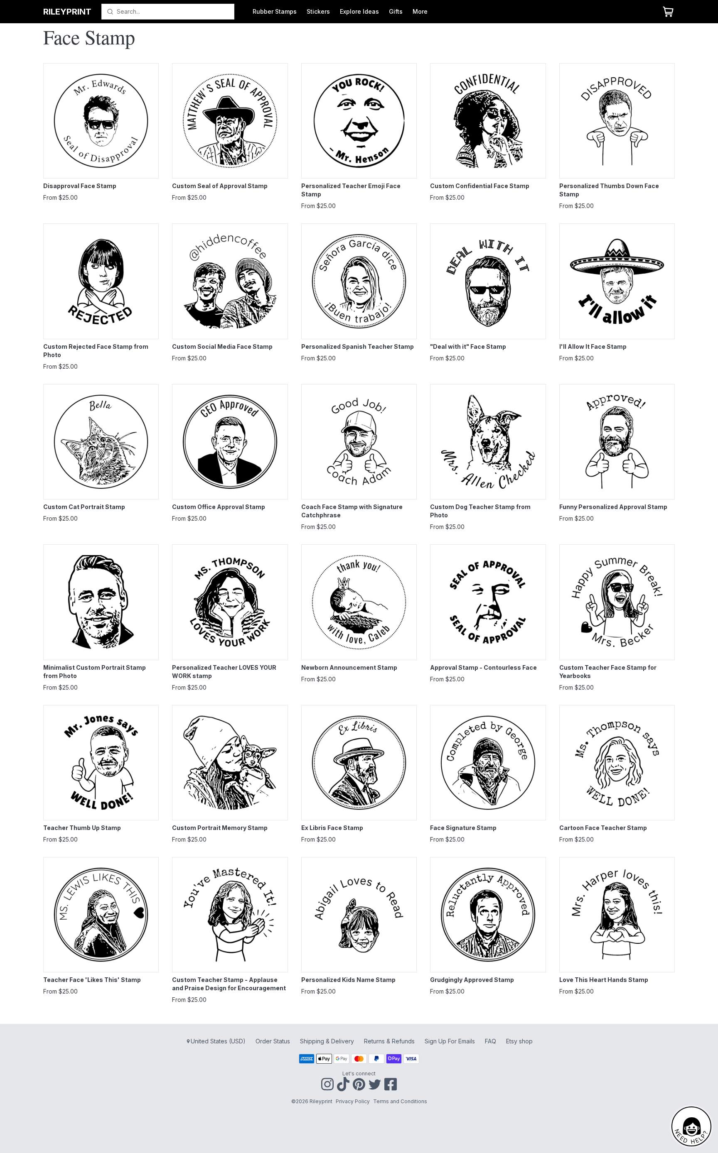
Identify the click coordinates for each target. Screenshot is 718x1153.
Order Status (273, 1041)
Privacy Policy (353, 1101)
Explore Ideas (359, 11)
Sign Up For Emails (450, 1041)
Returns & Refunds (389, 1041)
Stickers (318, 11)
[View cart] (668, 11)
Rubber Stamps (275, 11)
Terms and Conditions (400, 1101)
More (420, 11)
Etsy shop (519, 1041)
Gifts (396, 11)
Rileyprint (67, 12)
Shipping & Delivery (327, 1041)
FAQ (490, 1041)
